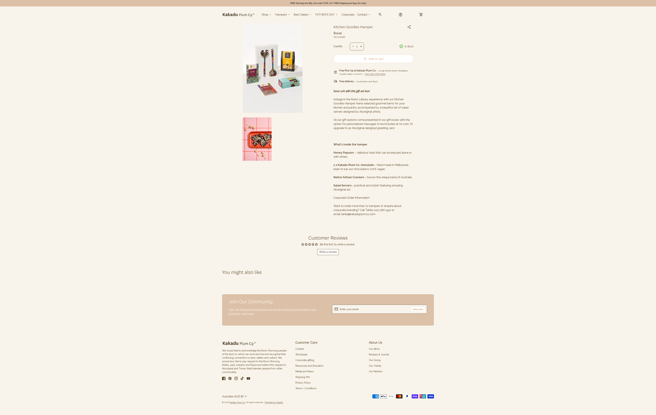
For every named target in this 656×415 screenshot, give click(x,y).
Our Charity (375, 365)
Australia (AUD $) (235, 396)
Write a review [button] (328, 252)
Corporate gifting (304, 360)
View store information (375, 74)
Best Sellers (303, 14)
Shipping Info (302, 377)
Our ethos (374, 349)
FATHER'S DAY (326, 14)
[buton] (235, 396)
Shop (267, 14)
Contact (364, 14)
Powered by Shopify (274, 402)
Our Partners (375, 371)
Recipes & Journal (379, 354)
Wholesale (301, 354)
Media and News (304, 371)
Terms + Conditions (305, 388)
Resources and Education (309, 365)
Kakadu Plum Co (237, 402)
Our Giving (375, 360)
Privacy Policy (303, 382)
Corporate (347, 14)
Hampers (282, 14)
